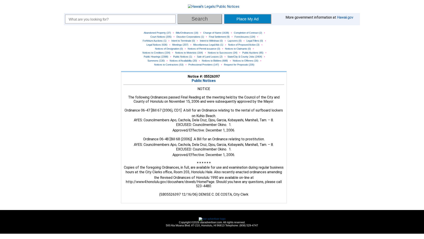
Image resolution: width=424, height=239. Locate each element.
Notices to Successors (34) (222, 52)
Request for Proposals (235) (239, 64)
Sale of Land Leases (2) (210, 56)
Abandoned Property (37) (157, 32)
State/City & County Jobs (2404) (244, 56)
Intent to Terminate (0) (183, 40)
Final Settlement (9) (219, 36)
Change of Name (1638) (216, 32)
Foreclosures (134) (245, 36)
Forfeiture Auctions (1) (155, 40)
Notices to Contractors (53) (169, 64)
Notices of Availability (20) (183, 60)
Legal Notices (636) (156, 44)
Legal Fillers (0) (254, 40)
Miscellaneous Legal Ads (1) (208, 44)
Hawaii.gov (345, 17)
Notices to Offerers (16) (245, 60)
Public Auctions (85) (252, 52)
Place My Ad (248, 19)
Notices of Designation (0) (169, 48)
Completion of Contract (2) (248, 32)
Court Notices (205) (161, 36)
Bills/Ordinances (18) (187, 32)
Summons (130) (156, 60)
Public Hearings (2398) (156, 56)
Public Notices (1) (182, 56)
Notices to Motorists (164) (189, 52)
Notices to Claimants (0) (238, 48)
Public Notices (204, 81)
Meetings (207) (180, 44)
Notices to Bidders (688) (215, 60)
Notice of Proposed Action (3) (243, 44)
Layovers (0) (235, 40)
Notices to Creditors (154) (156, 52)
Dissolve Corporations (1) (190, 36)
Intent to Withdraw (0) (211, 40)
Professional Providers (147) (203, 64)
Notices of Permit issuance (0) (204, 48)
